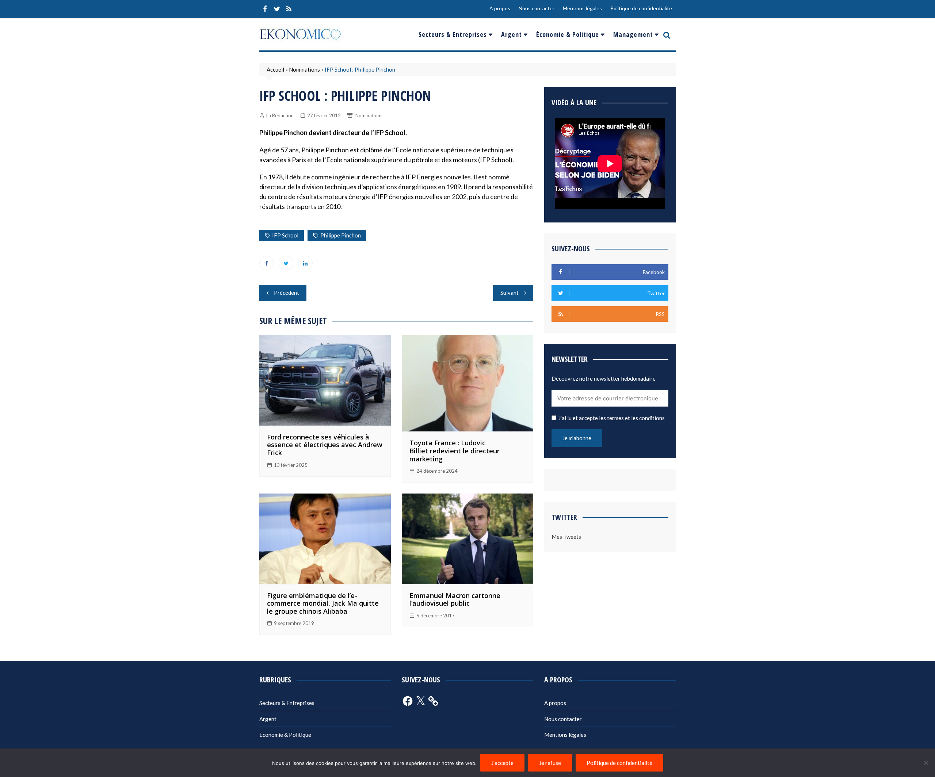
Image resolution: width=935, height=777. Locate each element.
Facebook (264, 9)
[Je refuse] (926, 762)
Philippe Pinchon (340, 235)
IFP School (285, 235)
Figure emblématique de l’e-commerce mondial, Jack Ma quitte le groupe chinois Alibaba (323, 603)
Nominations (304, 69)
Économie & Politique (567, 34)
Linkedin (305, 263)
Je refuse (550, 762)
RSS (288, 9)
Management (633, 34)
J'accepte (502, 762)
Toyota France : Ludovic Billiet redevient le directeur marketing (454, 450)
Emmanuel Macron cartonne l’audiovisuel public (454, 599)
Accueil (275, 69)
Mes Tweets (566, 536)
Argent (511, 34)
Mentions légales (582, 8)
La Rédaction (280, 115)
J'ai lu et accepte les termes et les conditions (611, 418)
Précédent (286, 292)
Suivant (509, 292)
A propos (499, 8)
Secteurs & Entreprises (453, 34)
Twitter (276, 9)
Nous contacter (536, 8)
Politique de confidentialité (641, 8)
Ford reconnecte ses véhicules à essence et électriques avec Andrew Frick (324, 445)
